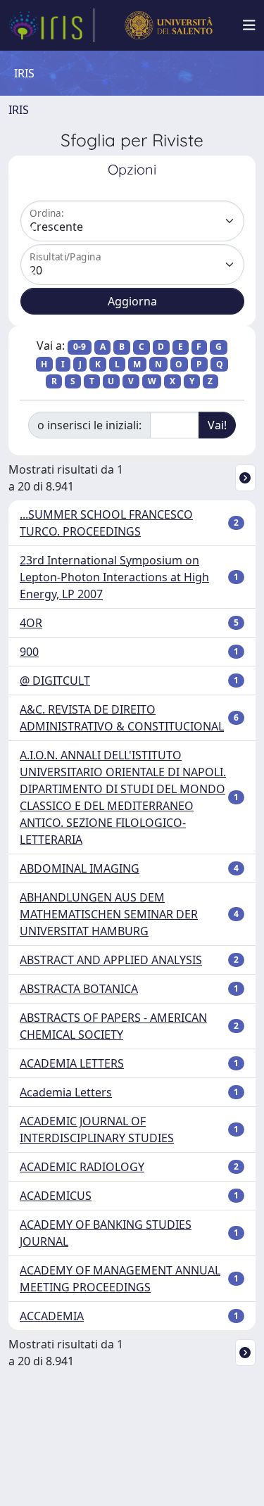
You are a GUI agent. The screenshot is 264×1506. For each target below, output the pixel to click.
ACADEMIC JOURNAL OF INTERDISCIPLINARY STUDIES (97, 1129)
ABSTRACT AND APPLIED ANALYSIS (111, 960)
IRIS (18, 110)
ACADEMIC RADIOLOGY (82, 1167)
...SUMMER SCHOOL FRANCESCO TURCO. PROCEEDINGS (106, 523)
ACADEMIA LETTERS (72, 1063)
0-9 (79, 347)
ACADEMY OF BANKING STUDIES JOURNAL (105, 1233)
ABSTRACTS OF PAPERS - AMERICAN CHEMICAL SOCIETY (113, 1026)
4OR (31, 623)
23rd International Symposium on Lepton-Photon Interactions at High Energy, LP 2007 (114, 577)
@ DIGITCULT (55, 680)
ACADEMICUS (56, 1195)
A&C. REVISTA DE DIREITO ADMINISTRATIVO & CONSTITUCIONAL (122, 718)
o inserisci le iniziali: (89, 425)
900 (29, 651)
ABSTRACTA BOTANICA (79, 988)
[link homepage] (51, 25)
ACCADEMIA (52, 1316)
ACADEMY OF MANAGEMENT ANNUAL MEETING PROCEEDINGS (120, 1279)
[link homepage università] (168, 25)
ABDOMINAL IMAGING (79, 868)
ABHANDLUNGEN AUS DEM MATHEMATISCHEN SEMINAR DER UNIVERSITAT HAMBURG (109, 914)
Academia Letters (66, 1092)
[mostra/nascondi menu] (249, 25)
